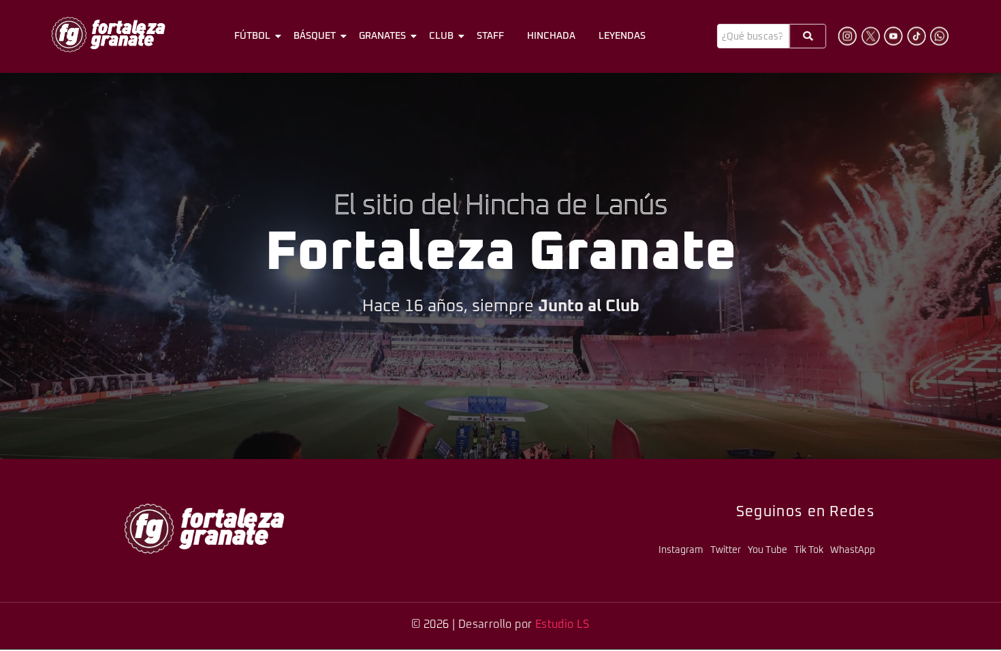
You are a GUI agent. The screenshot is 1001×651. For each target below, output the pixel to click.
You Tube (767, 550)
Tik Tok (808, 550)
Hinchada (551, 36)
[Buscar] (807, 36)
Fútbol (252, 36)
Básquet (314, 36)
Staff (490, 36)
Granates (382, 36)
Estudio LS (562, 624)
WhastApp (852, 550)
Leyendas (622, 36)
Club (441, 36)
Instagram (680, 550)
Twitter (725, 550)
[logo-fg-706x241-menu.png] (108, 34)
